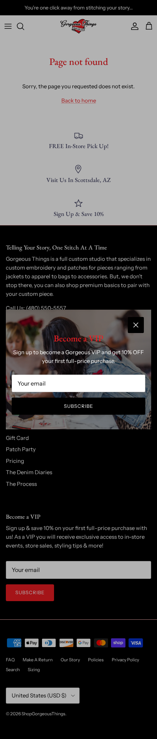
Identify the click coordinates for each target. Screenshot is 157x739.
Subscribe (78, 406)
